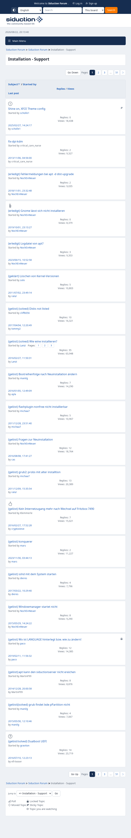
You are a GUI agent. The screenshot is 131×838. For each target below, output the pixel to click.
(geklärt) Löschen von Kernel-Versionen (33, 276)
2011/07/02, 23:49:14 (20, 292)
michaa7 (25, 411)
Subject (13, 84)
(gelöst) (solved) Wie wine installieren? (32, 341)
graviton (24, 745)
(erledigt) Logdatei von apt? (25, 243)
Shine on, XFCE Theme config (26, 109)
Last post (13, 93)
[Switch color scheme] (14, 10)
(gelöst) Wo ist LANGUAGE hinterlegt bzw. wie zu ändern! (44, 639)
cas (13, 459)
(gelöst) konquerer (20, 541)
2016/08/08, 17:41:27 (20, 455)
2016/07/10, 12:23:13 (20, 757)
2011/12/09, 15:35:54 (20, 488)
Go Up (74, 774)
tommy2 (16, 328)
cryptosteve (17, 528)
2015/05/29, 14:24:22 (20, 623)
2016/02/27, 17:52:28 (20, 525)
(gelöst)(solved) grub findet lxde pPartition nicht (39, 704)
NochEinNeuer (28, 178)
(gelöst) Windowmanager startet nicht (32, 607)
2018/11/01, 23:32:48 (20, 190)
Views (70, 88)
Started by (30, 84)
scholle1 (24, 113)
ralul (14, 296)
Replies (61, 88)
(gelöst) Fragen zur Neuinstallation (30, 439)
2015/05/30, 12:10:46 (20, 721)
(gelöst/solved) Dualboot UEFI (27, 741)
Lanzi (23, 345)
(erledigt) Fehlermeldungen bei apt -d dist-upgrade (41, 174)
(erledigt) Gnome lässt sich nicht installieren (36, 211)
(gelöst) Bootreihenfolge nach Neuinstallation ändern (42, 374)
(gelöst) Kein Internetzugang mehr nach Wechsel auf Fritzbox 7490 (51, 509)
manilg (24, 378)
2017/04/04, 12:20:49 (20, 325)
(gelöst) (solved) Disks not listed (28, 309)
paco (22, 643)
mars (23, 545)
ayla (13, 394)
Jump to (12, 793)
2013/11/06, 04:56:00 (20, 157)
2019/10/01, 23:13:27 (20, 227)
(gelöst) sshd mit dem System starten (32, 574)
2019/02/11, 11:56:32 (20, 655)
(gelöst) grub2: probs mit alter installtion (34, 472)
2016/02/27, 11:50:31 (20, 358)
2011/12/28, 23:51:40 (20, 423)
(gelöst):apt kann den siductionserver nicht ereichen (42, 672)
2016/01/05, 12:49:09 (20, 390)
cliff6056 (25, 312)
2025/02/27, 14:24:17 (20, 125)
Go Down (73, 72)
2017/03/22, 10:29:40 (20, 590)
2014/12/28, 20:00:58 (20, 688)
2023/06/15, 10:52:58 (20, 259)
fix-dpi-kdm (15, 141)
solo (22, 280)
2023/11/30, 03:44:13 (20, 558)
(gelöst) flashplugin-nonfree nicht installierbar (38, 407)
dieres (23, 578)
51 (116, 72)
